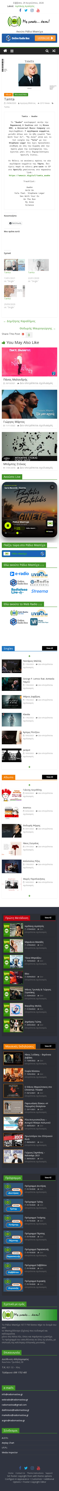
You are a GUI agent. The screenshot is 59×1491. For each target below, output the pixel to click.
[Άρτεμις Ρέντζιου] (11, 714)
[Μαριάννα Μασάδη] (13, 940)
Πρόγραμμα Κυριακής (35, 1281)
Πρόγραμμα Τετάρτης (35, 1217)
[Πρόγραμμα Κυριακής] (13, 1279)
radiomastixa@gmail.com (14, 1404)
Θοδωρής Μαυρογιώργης (38, 328)
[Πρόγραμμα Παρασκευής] (13, 1247)
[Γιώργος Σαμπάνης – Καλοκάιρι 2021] (13, 1151)
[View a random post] (54, 51)
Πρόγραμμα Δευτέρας (35, 1185)
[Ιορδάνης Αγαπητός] (13, 924)
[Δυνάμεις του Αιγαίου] (11, 879)
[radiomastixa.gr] (5, 51)
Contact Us (20, 1473)
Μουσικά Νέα (21, 94)
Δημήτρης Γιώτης (33, 1021)
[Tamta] (14, 265)
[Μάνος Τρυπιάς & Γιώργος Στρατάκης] (13, 988)
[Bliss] (13, 972)
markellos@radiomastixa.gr (15, 1415)
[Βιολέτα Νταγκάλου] (11, 750)
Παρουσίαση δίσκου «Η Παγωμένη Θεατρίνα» (36, 1105)
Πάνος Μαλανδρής (15, 379)
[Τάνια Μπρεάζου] (13, 956)
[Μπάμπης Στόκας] (29, 433)
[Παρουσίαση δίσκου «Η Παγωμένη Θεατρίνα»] (13, 1101)
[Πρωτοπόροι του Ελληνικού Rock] (13, 1134)
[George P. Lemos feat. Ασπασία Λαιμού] (11, 661)
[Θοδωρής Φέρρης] (11, 807)
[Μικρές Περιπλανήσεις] (11, 861)
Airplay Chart (8, 1442)
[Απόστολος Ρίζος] (11, 843)
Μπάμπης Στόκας (14, 464)
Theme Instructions (35, 1473)
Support (49, 1473)
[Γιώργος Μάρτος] (29, 391)
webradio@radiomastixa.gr (15, 1399)
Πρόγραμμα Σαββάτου (36, 1265)
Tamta (7, 107)
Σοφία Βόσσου (32, 1071)
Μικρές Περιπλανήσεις (34, 861)
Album (8, 94)
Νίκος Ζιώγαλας (31, 825)
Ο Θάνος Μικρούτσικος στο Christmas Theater (38, 1088)
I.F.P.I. (4, 1447)
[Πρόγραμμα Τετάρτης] (13, 1216)
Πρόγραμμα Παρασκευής (37, 1249)
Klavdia (26, 696)
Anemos (27, 789)
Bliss (27, 973)
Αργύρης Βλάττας (28, 103)
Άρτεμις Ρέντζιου (31, 714)
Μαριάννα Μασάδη (34, 942)
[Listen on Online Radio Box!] (29, 35)
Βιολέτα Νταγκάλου (33, 750)
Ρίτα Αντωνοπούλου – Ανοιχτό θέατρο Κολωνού (38, 1121)
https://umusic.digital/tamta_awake (29, 175)
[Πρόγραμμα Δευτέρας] (13, 1184)
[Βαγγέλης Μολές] (13, 1004)
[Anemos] (11, 790)
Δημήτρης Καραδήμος (19, 321)
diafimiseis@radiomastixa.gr (15, 1410)
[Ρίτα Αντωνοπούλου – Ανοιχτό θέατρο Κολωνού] (13, 1118)
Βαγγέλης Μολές (33, 1005)
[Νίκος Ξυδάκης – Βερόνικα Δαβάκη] (13, 1053)
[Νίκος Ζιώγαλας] (11, 825)
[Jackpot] (11, 732)
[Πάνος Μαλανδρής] (29, 349)
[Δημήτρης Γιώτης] (13, 1020)
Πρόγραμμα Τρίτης (34, 1201)
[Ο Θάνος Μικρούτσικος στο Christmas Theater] (13, 1085)
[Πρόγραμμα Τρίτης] (13, 1200)
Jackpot (26, 732)
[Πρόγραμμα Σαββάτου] (13, 1263)
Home (10, 1473)
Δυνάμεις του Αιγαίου (34, 878)
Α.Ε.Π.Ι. (5, 1438)
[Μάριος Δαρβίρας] (11, 678)
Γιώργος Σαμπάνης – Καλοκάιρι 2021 (35, 1154)
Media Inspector (10, 1452)
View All (49, 648)
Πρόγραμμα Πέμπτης (35, 1233)
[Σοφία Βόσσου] (13, 1069)
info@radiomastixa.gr (12, 1394)
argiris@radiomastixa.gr (13, 1420)
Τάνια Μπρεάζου (33, 957)
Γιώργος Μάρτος (14, 422)
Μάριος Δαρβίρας (31, 678)
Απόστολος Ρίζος (31, 843)
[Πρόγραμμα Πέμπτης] (13, 1231)
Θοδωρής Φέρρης (31, 807)
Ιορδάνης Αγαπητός (24, 6)
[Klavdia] (11, 696)
